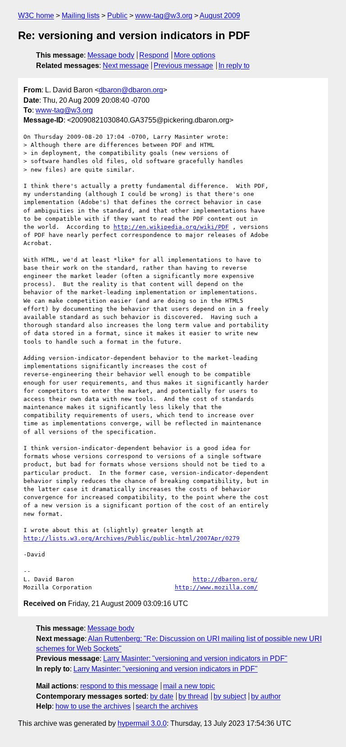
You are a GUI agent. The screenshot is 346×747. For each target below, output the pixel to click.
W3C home (36, 15)
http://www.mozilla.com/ (216, 587)
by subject (230, 696)
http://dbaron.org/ (225, 579)
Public (117, 15)
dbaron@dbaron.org (131, 90)
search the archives (167, 706)
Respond (153, 55)
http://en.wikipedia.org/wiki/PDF (171, 226)
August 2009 (220, 15)
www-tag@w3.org (163, 15)
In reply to (234, 65)
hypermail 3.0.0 (142, 723)
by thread (193, 696)
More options (194, 55)
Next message (126, 65)
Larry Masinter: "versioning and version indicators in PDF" (195, 658)
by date (161, 696)
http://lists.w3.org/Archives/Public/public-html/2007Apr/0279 (131, 538)
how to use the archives (93, 706)
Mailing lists (81, 15)
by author (266, 696)
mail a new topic (189, 686)
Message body (110, 55)
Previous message (183, 65)
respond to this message (119, 686)
